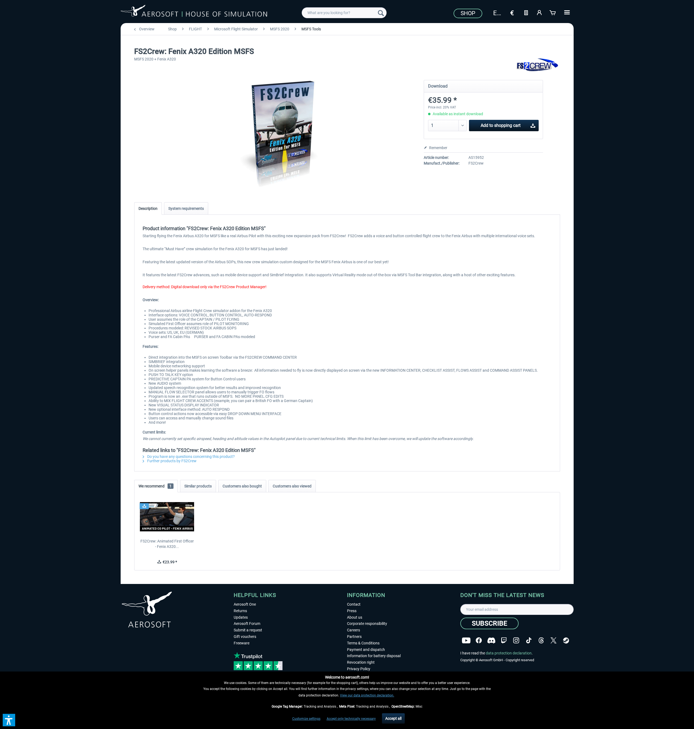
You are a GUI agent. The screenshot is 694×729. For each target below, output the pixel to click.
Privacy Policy (358, 669)
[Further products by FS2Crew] (537, 65)
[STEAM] (566, 640)
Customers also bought (242, 486)
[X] (554, 640)
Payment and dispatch (366, 649)
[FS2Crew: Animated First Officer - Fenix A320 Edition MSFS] (167, 517)
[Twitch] (503, 640)
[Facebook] (479, 640)
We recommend (155, 486)
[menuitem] (344, 12)
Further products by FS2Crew (171, 461)
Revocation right (361, 662)
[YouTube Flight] (466, 640)
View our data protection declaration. (367, 695)
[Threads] (541, 640)
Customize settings (306, 719)
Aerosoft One (245, 604)
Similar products (198, 486)
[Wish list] (525, 12)
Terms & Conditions (363, 643)
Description (148, 208)
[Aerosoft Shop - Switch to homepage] (194, 12)
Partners (354, 636)
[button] (9, 720)
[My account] (539, 12)
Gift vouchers (245, 636)
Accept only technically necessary (351, 719)
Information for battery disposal (374, 656)
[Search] (381, 12)
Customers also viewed (292, 486)
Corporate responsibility (367, 623)
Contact (354, 604)
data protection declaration (509, 653)
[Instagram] (516, 640)
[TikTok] (528, 640)
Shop (468, 13)
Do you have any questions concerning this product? (190, 456)
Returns (240, 611)
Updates (241, 617)
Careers (353, 630)
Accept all (393, 718)
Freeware (241, 643)
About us (354, 617)
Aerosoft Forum (247, 623)
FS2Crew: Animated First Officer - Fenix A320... (167, 544)
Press (351, 611)
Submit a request (248, 630)
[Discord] (491, 640)
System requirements (186, 208)
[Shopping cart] (553, 12)
